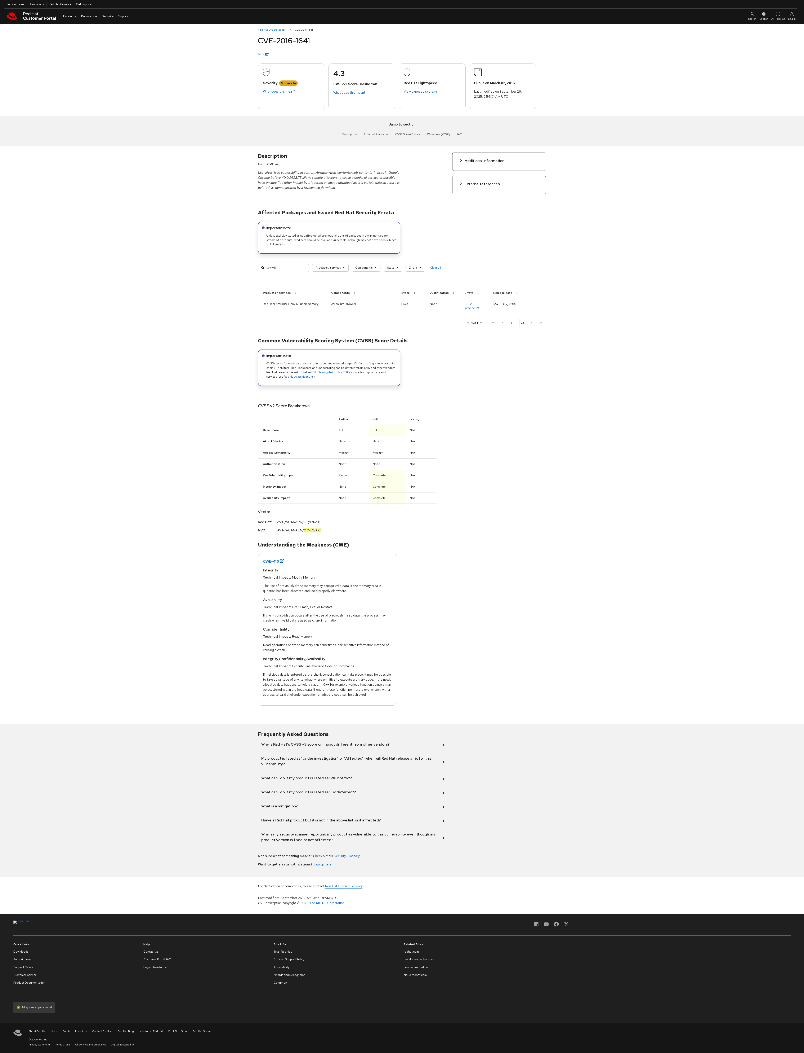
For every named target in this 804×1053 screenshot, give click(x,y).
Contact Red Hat (102, 1031)
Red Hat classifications (298, 376)
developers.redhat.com (419, 959)
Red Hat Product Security (343, 886)
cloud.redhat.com (415, 975)
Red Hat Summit (202, 1031)
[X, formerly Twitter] (566, 925)
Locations (81, 1031)
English (764, 19)
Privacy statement (39, 1044)
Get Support (84, 4)
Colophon (280, 982)
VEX (261, 54)
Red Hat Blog (126, 1031)
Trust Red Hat (283, 951)
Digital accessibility (122, 1044)
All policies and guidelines (90, 1044)
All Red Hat (778, 19)
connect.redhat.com (417, 967)
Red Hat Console (60, 4)
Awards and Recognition (289, 975)
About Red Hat (37, 1031)
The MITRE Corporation (326, 903)
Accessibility (281, 967)
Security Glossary (346, 856)
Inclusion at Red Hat (151, 1031)
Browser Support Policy (289, 959)
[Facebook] (556, 925)
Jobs (54, 1031)
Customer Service (25, 975)
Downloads (36, 4)
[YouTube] (546, 925)
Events (66, 1031)
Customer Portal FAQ (157, 959)
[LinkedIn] (536, 925)
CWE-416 (271, 561)
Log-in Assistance (155, 967)
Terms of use (62, 1044)
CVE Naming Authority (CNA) (330, 372)
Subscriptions (15, 4)
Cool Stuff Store (178, 1031)
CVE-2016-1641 (304, 29)
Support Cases (23, 967)
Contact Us (150, 951)
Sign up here (322, 864)
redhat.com (411, 951)
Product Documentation (29, 982)
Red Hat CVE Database (272, 29)
